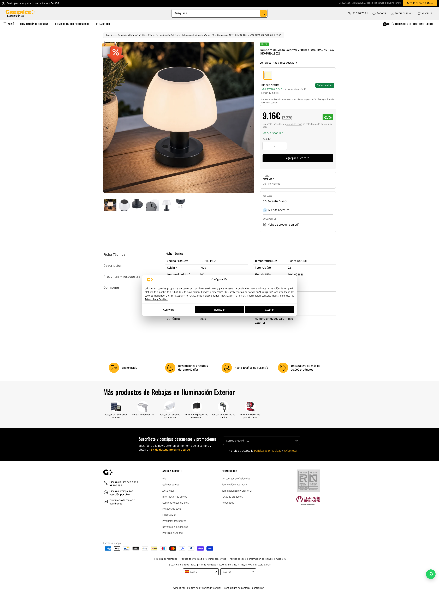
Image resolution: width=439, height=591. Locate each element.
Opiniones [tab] (111, 288)
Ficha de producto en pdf (283, 224)
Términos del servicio (215, 559)
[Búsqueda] (263, 13)
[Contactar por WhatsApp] (431, 574)
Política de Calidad (172, 533)
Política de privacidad (267, 451)
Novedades (228, 502)
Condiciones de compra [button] (237, 588)
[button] (423, 13)
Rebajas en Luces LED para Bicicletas (250, 416)
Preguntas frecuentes (174, 521)
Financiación (169, 515)
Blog (164, 478)
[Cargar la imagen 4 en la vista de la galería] (152, 205)
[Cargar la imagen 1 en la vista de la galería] (110, 205)
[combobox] (219, 13)
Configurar (169, 309)
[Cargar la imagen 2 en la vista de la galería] (124, 205)
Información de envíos (174, 496)
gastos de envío (294, 124)
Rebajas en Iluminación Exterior (163, 35)
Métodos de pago (171, 508)
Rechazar (219, 309)
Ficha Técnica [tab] (114, 255)
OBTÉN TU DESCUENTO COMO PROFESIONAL (410, 24)
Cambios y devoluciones (175, 502)
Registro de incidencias (175, 527)
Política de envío (238, 559)
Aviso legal (291, 451)
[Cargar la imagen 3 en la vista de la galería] (138, 205)
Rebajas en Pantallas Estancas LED (169, 416)
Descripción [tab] (112, 266)
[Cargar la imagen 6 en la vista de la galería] (180, 205)
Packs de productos (232, 496)
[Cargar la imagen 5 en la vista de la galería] (166, 205)
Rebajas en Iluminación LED (131, 35)
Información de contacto (261, 559)
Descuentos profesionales (236, 478)
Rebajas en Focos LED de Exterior (223, 416)
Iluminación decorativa (234, 484)
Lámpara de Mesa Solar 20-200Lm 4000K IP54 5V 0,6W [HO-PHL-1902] (249, 35)
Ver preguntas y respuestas (277, 62)
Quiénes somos (170, 484)
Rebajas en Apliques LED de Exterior (196, 416)
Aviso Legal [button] (179, 588)
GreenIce (110, 35)
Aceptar (269, 309)
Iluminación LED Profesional (237, 490)
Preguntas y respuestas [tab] (121, 277)
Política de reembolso (166, 559)
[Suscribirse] (296, 441)
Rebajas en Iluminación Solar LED (198, 35)
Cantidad (267, 139)
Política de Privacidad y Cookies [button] (204, 588)
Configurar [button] (258, 588)
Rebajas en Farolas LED (143, 414)
